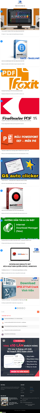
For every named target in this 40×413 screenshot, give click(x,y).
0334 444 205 (30, 405)
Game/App (22, 392)
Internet (22, 390)
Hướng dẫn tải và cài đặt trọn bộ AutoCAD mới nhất (12, 330)
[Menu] (1, 2)
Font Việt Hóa (32, 390)
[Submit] (38, 312)
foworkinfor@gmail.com (28, 402)
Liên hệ (31, 392)
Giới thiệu (31, 387)
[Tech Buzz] (20, 2)
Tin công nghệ (23, 388)
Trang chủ (22, 387)
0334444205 (24, 400)
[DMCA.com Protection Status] (3, 412)
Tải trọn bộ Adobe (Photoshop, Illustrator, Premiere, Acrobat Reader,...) (15, 326)
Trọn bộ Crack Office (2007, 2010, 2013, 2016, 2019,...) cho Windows (15, 322)
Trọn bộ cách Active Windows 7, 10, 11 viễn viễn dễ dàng (13, 318)
